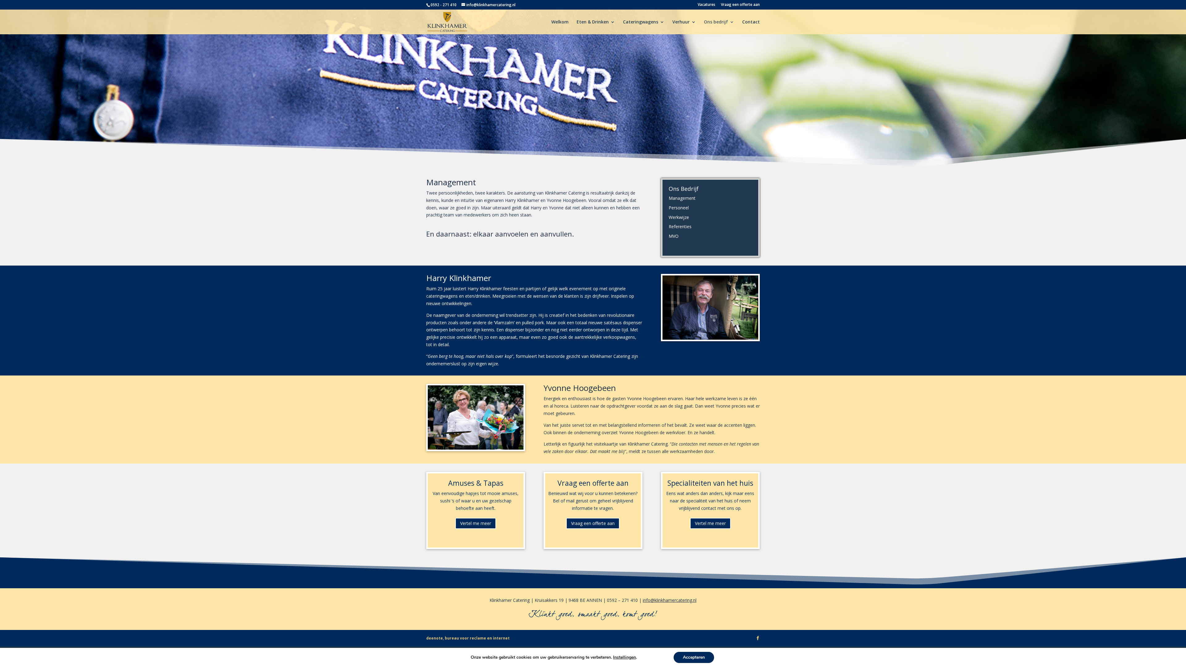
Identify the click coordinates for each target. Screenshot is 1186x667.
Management (682, 198)
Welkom (560, 22)
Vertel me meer (475, 523)
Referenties (680, 226)
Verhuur (681, 22)
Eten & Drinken (593, 22)
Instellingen (624, 657)
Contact (751, 22)
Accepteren (694, 657)
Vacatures (706, 5)
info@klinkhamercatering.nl (669, 600)
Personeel (679, 208)
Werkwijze (679, 217)
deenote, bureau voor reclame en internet (468, 638)
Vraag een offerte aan (740, 5)
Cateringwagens (640, 22)
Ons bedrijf (716, 22)
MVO (674, 236)
